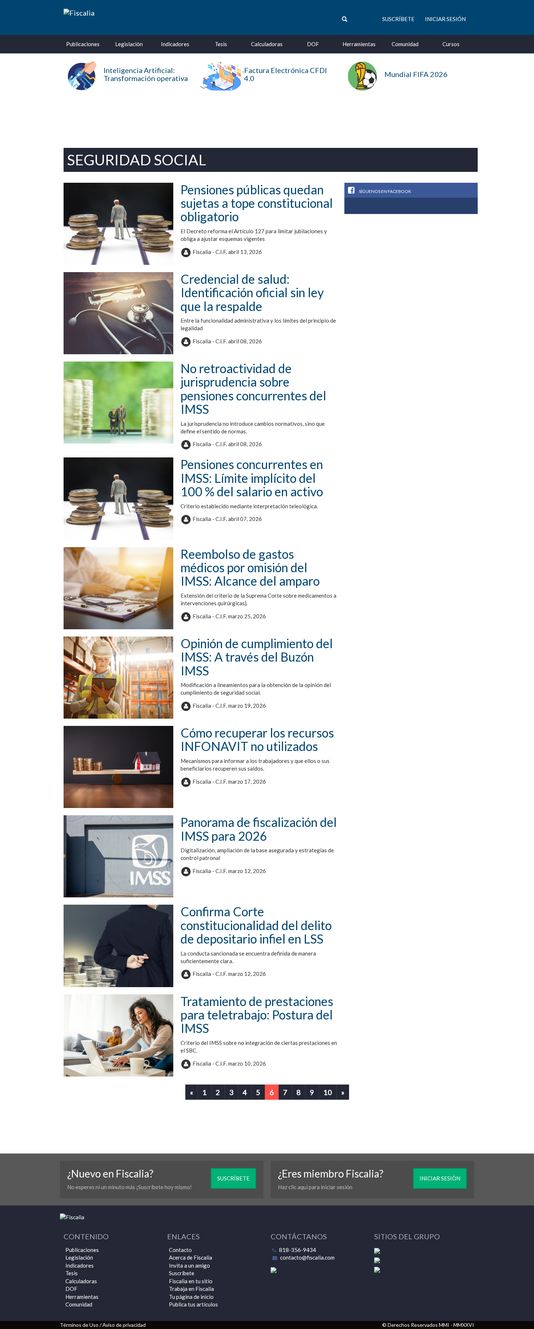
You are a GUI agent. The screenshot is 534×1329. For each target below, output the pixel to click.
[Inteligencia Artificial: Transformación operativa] (126, 88)
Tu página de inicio (191, 1296)
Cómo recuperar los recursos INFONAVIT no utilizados (257, 739)
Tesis (221, 44)
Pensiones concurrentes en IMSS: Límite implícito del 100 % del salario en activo (252, 478)
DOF (313, 44)
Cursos (451, 44)
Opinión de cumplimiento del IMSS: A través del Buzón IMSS (257, 657)
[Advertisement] (267, 116)
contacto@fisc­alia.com (307, 1257)
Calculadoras (267, 44)
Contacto (180, 1250)
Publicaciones (83, 44)
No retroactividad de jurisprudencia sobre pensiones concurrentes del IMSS (253, 388)
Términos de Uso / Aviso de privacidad (103, 1325)
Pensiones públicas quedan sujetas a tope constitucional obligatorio (257, 203)
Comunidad (405, 44)
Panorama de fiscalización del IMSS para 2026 (259, 829)
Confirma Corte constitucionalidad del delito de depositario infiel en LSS (256, 925)
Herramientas (359, 44)
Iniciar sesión (445, 19)
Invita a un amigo (189, 1265)
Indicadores (175, 44)
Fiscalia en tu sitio (191, 1281)
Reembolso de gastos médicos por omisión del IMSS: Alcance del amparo (250, 567)
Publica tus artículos (193, 1304)
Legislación (129, 44)
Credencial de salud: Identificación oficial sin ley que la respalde (252, 292)
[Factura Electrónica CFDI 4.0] (267, 88)
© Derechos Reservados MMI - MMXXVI (428, 1325)
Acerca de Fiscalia (190, 1257)
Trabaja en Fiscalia (191, 1288)
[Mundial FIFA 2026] (394, 88)
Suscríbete (398, 19)
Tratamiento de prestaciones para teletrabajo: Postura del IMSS (257, 1015)
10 (327, 1092)
